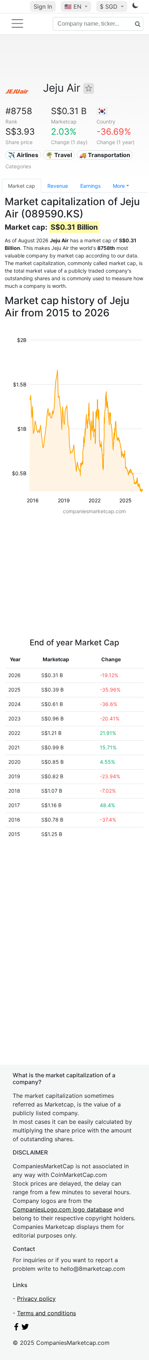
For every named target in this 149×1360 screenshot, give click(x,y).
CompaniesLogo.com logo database (62, 1209)
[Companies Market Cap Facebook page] (16, 1328)
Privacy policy (36, 1298)
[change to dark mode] (135, 7)
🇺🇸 (72, 6)
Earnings (90, 186)
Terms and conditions (46, 1313)
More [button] (119, 186)
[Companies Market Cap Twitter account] (25, 1328)
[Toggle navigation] (17, 23)
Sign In (43, 6)
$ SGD (109, 6)
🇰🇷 (102, 111)
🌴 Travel (59, 155)
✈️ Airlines (23, 155)
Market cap (21, 186)
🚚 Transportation (104, 155)
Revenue (57, 186)
